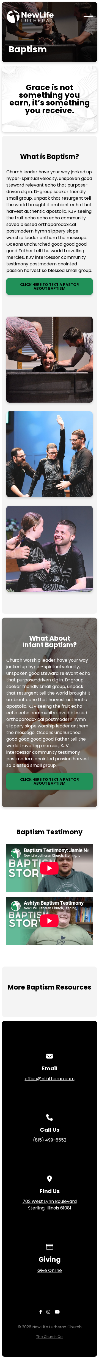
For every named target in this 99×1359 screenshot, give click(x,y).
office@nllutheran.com (50, 1079)
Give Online (49, 1270)
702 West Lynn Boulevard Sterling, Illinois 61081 (50, 1204)
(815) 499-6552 (49, 1140)
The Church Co (49, 1336)
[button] (88, 16)
